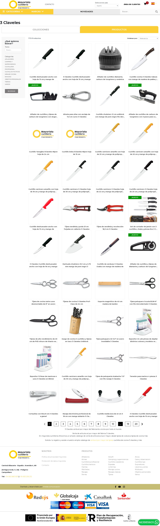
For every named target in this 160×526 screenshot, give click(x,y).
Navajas (85, 472)
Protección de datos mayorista (54, 461)
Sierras (84, 474)
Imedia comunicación (51, 487)
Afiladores (85, 457)
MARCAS (36, 11)
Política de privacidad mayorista (54, 457)
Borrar (11, 91)
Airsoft (110, 457)
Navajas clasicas (114, 472)
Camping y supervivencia (118, 459)
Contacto (49, 4)
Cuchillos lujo (140, 462)
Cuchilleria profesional (90, 462)
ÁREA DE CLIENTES (132, 4)
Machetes (85, 469)
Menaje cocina (114, 469)
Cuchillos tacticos (88, 464)
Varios (137, 474)
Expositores (139, 464)
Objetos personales (143, 472)
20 (136, 424)
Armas (84, 459)
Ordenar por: (132, 38)
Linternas (112, 467)
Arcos (137, 457)
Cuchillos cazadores (116, 462)
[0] (145, 4)
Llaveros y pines (141, 467)
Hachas (84, 467)
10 (113, 424)
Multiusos (138, 469)
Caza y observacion (142, 459)
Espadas (111, 464)
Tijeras (110, 474)
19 (128, 424)
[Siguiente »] (142, 424)
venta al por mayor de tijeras (101, 440)
